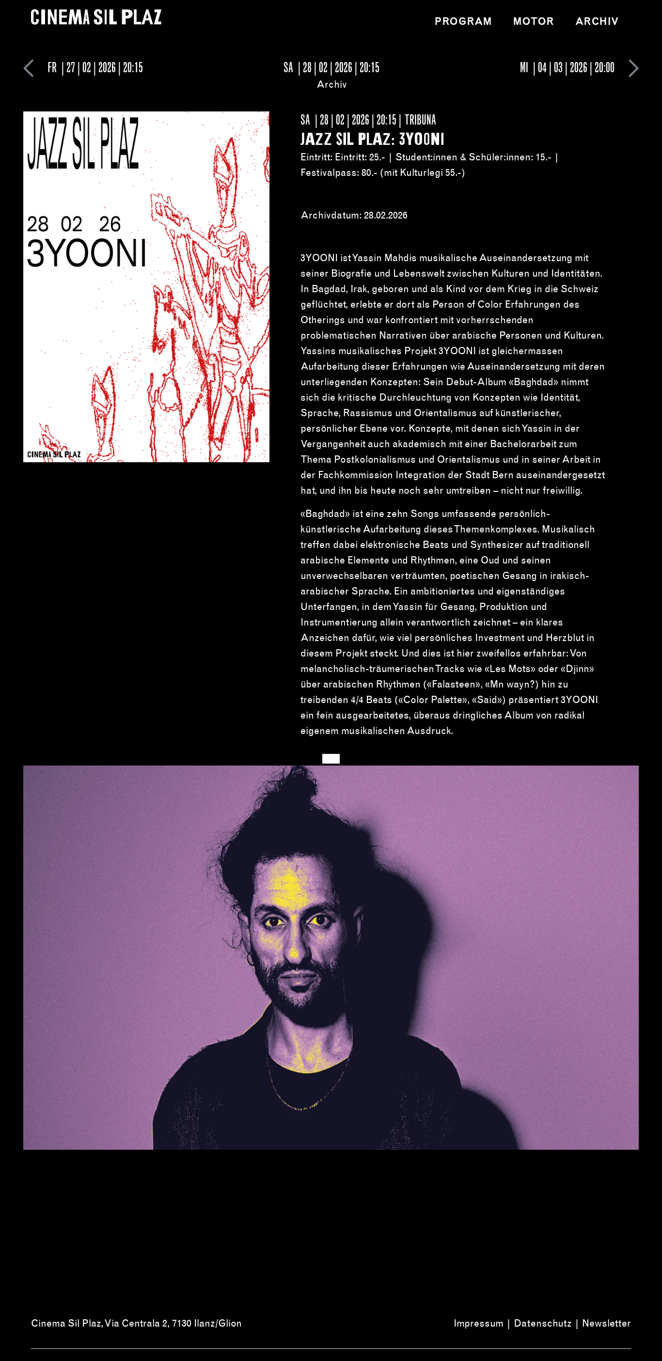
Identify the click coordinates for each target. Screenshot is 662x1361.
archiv (597, 21)
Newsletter (606, 1323)
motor (533, 21)
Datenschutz (543, 1323)
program (463, 21)
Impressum (479, 1323)
